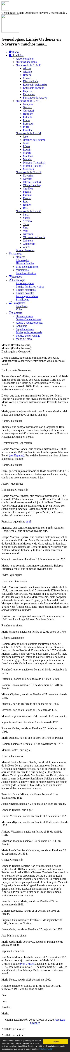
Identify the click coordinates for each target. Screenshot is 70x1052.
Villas (19, 309)
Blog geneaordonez (27, 266)
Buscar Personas (25, 250)
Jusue (26, 143)
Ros (25, 208)
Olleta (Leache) (32, 185)
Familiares (21, 306)
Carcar (27, 78)
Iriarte (26, 120)
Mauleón (28, 156)
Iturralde (27, 130)
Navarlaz (28, 175)
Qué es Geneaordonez (28, 319)
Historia (17, 253)
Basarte (27, 74)
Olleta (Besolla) (32, 182)
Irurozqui (28, 123)
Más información (46, 1048)
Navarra (27, 178)
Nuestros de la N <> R (28, 172)
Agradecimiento (25, 329)
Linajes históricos (26, 289)
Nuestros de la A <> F (28, 65)
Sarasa (26, 217)
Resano (27, 198)
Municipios (22, 269)
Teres (26, 224)
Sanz (26, 214)
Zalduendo (29, 243)
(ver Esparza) (16, 455)
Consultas (21, 325)
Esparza (27, 91)
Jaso (25, 136)
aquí (28, 521)
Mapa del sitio (24, 338)
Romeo (27, 204)
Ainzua (27, 68)
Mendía (27, 159)
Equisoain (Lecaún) (34, 87)
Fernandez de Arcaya (35, 97)
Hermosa (28, 113)
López (26, 146)
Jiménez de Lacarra (34, 139)
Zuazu (26, 247)
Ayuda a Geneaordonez (29, 322)
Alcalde (27, 71)
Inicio (15, 51)
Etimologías (22, 260)
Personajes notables (27, 296)
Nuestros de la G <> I (28, 100)
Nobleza (20, 256)
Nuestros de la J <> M (28, 133)
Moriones (28, 169)
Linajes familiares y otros (30, 286)
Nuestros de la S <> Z (28, 211)
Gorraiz (27, 107)
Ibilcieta (27, 117)
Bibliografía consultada (29, 332)
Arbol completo (25, 58)
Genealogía (18, 280)
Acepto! (55, 1041)
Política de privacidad (28, 335)
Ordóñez (28, 188)
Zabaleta (28, 240)
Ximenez (28, 234)
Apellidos (18, 55)
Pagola (27, 191)
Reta (25, 201)
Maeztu (27, 152)
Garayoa (28, 104)
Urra (25, 227)
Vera (25, 230)
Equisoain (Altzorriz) (35, 84)
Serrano (27, 221)
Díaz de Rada (30, 81)
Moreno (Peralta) (32, 165)
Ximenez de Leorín (34, 237)
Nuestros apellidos (26, 61)
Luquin (27, 149)
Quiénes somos (24, 316)
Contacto (16, 312)
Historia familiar (25, 263)
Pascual (27, 195)
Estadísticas (22, 299)
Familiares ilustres (26, 273)
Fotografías (18, 302)
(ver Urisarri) (27, 963)
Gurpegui (28, 110)
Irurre (26, 126)
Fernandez (29, 94)
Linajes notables (25, 293)
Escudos (16, 276)
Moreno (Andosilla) (34, 162)
